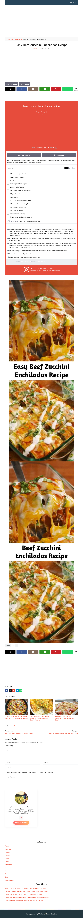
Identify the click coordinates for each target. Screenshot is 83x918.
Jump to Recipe (11, 84)
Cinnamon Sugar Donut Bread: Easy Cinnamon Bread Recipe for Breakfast (27, 897)
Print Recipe (24, 84)
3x (74, 168)
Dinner (7, 858)
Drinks (7, 861)
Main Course (14, 726)
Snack (7, 874)
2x (70, 168)
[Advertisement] (41, 21)
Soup (6, 877)
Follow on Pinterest (21, 822)
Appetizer (8, 846)
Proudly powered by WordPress (35, 914)
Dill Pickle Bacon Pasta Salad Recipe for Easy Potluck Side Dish (24, 900)
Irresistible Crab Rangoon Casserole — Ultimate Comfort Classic (64, 718)
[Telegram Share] (17, 690)
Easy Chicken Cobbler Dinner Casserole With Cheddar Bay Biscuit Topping (39, 718)
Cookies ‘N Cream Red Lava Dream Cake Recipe (63, 732)
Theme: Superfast (51, 914)
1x (66, 168)
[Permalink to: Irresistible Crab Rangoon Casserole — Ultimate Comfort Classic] (66, 707)
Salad (6, 868)
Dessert (7, 855)
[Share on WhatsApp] (67, 89)
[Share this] (6, 690)
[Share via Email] (44, 89)
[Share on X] (10, 89)
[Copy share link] (33, 89)
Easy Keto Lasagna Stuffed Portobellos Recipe (19, 732)
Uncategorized (9, 880)
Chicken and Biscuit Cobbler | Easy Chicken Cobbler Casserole (23, 894)
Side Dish (8, 871)
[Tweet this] (10, 690)
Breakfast (8, 849)
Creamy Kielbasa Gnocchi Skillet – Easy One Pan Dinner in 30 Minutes (16, 717)
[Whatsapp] (20, 690)
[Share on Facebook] (21, 89)
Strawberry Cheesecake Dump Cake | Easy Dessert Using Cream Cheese (26, 891)
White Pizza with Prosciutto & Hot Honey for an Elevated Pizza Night (25, 888)
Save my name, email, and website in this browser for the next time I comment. (30, 772)
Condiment (8, 852)
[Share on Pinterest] (56, 89)
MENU (74, 2)
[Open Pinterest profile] (21, 817)
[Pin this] (13, 690)
